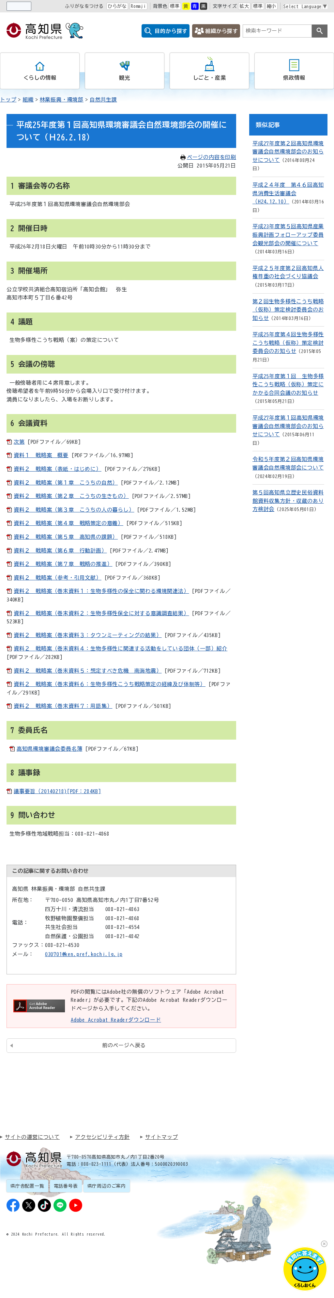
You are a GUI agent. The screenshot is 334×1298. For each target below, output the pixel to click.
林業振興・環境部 (62, 99)
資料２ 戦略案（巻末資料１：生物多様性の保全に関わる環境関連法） (101, 591)
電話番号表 (66, 1186)
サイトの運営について (32, 1137)
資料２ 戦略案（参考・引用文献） (57, 577)
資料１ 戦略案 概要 (41, 455)
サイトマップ (161, 1137)
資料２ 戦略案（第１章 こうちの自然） (66, 482)
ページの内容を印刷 (211, 157)
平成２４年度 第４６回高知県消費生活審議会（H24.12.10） (288, 193)
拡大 (244, 6)
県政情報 (294, 77)
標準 (175, 6)
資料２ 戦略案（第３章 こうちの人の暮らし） (74, 509)
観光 (124, 77)
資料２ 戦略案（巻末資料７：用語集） (63, 706)
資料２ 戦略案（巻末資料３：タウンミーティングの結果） (88, 635)
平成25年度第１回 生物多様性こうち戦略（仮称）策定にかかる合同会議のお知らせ (288, 384)
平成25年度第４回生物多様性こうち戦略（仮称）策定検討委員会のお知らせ (288, 343)
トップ (8, 99)
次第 (19, 441)
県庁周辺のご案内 (106, 1186)
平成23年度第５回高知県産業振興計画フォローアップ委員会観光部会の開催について (288, 235)
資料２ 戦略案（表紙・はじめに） (57, 469)
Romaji (138, 6)
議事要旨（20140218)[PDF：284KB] (57, 791)
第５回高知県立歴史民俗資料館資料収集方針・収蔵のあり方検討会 (288, 501)
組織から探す (221, 31)
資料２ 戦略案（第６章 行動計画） (60, 550)
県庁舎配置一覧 (27, 1186)
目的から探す (171, 31)
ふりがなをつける (84, 6)
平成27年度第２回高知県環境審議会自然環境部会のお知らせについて (288, 152)
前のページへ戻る (124, 1045)
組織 (28, 99)
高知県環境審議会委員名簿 (50, 748)
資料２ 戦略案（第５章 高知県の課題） (66, 536)
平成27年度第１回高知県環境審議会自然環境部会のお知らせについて (288, 426)
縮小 (272, 6)
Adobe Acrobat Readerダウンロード (116, 1019)
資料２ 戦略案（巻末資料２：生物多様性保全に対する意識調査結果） (101, 613)
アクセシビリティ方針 (102, 1137)
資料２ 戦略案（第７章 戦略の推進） (63, 564)
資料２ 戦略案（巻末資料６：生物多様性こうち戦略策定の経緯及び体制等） (109, 684)
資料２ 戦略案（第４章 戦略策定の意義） (68, 523)
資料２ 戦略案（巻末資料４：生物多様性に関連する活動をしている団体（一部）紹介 (120, 648)
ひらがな (117, 6)
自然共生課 (103, 99)
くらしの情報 (39, 77)
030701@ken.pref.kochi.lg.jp (84, 954)
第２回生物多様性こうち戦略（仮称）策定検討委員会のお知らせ (288, 310)
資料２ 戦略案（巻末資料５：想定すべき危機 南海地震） (88, 670)
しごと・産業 (209, 77)
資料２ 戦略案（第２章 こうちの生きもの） (71, 496)
